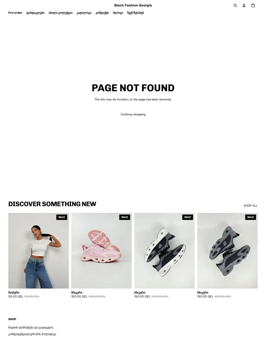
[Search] (235, 5)
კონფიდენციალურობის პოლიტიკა (32, 334)
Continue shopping (133, 114)
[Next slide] (125, 250)
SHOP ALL (251, 205)
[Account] (244, 5)
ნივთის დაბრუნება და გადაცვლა (30, 327)
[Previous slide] (77, 250)
